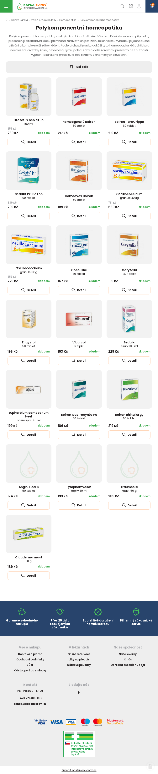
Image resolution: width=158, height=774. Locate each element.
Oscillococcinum (129, 196)
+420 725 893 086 (30, 698)
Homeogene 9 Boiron (78, 123)
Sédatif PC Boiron (29, 196)
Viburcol (79, 344)
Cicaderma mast (28, 559)
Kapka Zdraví (19, 20)
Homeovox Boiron (79, 198)
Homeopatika (67, 20)
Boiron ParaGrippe (129, 123)
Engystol (28, 344)
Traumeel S (129, 489)
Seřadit (82, 67)
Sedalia (129, 344)
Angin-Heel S (29, 489)
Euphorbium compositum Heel (29, 416)
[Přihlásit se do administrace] (150, 766)
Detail (31, 142)
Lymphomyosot (79, 489)
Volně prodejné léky (43, 20)
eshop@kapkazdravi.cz (30, 704)
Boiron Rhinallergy (129, 416)
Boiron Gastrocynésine (79, 416)
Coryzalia (129, 272)
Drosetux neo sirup (29, 122)
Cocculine (79, 272)
